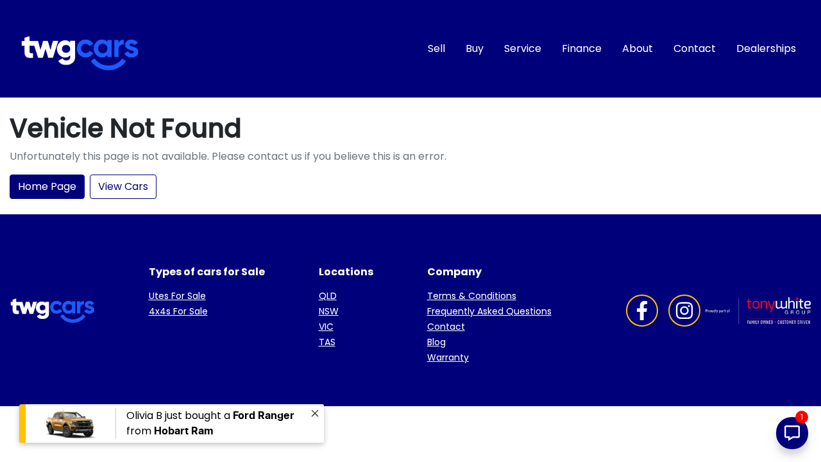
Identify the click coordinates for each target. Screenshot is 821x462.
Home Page (47, 186)
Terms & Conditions (471, 295)
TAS (327, 342)
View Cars (123, 186)
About (637, 48)
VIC (326, 326)
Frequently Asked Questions (489, 311)
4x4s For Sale (178, 311)
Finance (582, 48)
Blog (436, 342)
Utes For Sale (177, 295)
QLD (328, 295)
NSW (329, 311)
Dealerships (766, 48)
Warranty (448, 357)
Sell (436, 48)
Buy (475, 48)
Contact (694, 48)
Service (522, 48)
